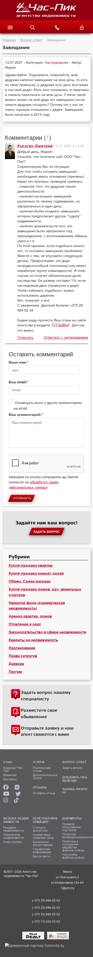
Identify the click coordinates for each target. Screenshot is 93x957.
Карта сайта (41, 856)
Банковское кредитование (43, 843)
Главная (9, 39)
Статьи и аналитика (40, 829)
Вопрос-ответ (31, 39)
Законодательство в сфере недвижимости (47, 632)
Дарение (16, 664)
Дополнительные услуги (45, 777)
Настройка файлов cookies (73, 856)
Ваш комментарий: (25, 414)
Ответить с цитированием (66, 337)
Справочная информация (42, 851)
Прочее (15, 672)
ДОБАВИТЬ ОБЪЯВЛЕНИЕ (74, 779)
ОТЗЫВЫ (60, 325)
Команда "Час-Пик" (13, 769)
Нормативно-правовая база (43, 836)
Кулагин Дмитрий (35, 146)
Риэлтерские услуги (42, 769)
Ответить (25, 338)
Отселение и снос (25, 624)
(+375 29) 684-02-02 (46, 900)
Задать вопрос (72, 767)
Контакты (10, 779)
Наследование (57, 62)
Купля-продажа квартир (31, 565)
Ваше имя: (18, 362)
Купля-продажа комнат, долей (36, 573)
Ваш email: (18, 381)
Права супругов (23, 656)
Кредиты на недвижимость (33, 640)
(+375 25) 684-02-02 (46, 907)
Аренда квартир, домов (30, 616)
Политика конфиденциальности (75, 836)
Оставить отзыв (44, 793)
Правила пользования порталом (71, 827)
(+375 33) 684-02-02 (46, 914)
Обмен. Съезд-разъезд (30, 581)
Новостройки (12, 842)
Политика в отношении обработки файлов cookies (73, 846)
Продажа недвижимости (13, 829)
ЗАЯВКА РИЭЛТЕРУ (75, 790)
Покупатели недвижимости (13, 836)
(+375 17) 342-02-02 (46, 921)
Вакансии (10, 775)
